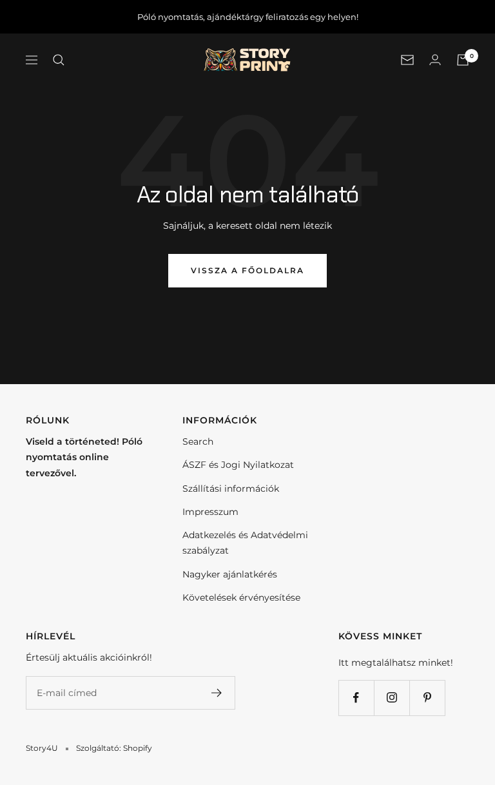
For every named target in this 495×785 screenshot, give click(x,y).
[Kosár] (462, 60)
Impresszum (210, 512)
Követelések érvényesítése (241, 597)
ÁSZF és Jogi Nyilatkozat (238, 464)
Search (197, 441)
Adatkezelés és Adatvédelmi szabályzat (245, 542)
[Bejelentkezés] (435, 59)
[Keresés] (58, 60)
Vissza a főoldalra (247, 270)
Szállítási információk (230, 488)
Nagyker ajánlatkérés (229, 574)
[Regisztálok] (216, 692)
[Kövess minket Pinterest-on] (427, 697)
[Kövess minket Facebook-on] (356, 697)
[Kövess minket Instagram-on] (391, 697)
